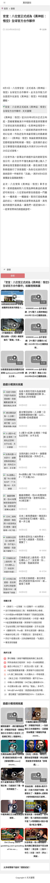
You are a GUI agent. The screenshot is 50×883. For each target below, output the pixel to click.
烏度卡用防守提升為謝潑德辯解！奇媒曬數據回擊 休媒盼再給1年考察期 (32, 394)
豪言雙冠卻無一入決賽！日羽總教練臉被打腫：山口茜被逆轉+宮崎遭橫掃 (32, 415)
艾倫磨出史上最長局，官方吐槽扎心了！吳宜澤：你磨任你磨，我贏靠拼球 (32, 560)
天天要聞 (27, 3)
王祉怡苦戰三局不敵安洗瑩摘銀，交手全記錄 (24, 626)
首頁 (6, 8)
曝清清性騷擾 (11, 642)
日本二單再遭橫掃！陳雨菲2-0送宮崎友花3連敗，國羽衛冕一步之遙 (33, 519)
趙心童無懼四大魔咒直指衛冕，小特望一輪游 (24, 618)
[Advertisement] (25, 58)
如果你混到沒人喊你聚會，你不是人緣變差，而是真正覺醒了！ (32, 539)
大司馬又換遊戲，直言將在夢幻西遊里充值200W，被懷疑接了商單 (33, 581)
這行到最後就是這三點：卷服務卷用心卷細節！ (25, 610)
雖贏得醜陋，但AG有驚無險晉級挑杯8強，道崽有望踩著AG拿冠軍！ (33, 498)
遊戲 (13, 8)
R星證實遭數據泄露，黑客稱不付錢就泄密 (23, 622)
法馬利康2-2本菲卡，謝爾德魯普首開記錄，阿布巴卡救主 (33, 456)
